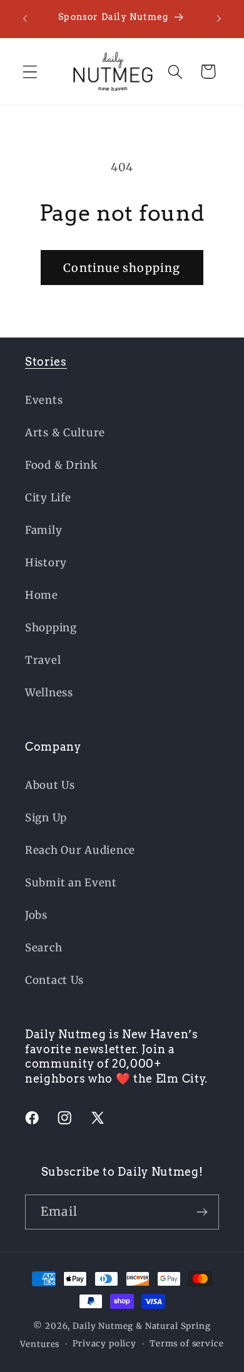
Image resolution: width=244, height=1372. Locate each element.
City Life (48, 497)
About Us (50, 785)
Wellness (49, 692)
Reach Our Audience (80, 850)
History (46, 562)
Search (43, 947)
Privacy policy (104, 1343)
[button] (30, 71)
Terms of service (186, 1343)
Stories (46, 361)
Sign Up (46, 817)
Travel (43, 660)
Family (43, 530)
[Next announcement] (219, 19)
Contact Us (54, 980)
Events (44, 400)
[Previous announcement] (25, 19)
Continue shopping (121, 268)
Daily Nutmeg (103, 1326)
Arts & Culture (65, 432)
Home (41, 595)
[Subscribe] (201, 1211)
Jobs (36, 915)
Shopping (51, 627)
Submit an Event (71, 882)
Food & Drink (61, 465)
